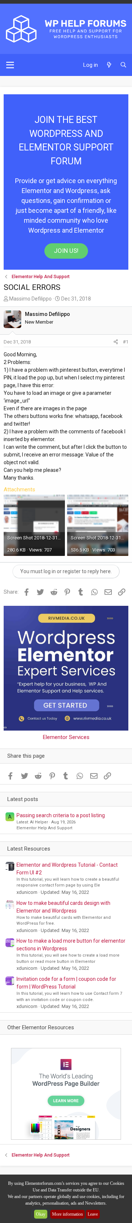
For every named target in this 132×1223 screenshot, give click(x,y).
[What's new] (109, 65)
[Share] (115, 342)
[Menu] (10, 65)
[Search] (123, 65)
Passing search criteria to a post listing (60, 815)
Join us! (66, 250)
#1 (125, 342)
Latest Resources (28, 848)
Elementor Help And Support (44, 828)
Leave (93, 1214)
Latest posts (22, 799)
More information (67, 1214)
